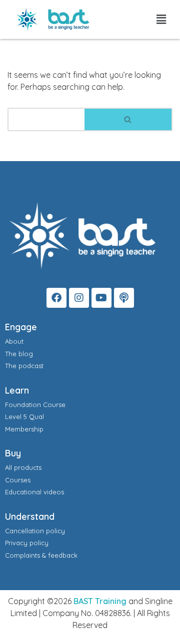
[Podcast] (124, 298)
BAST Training (100, 601)
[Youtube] (102, 298)
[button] (161, 19)
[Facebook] (56, 298)
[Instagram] (79, 298)
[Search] (128, 119)
